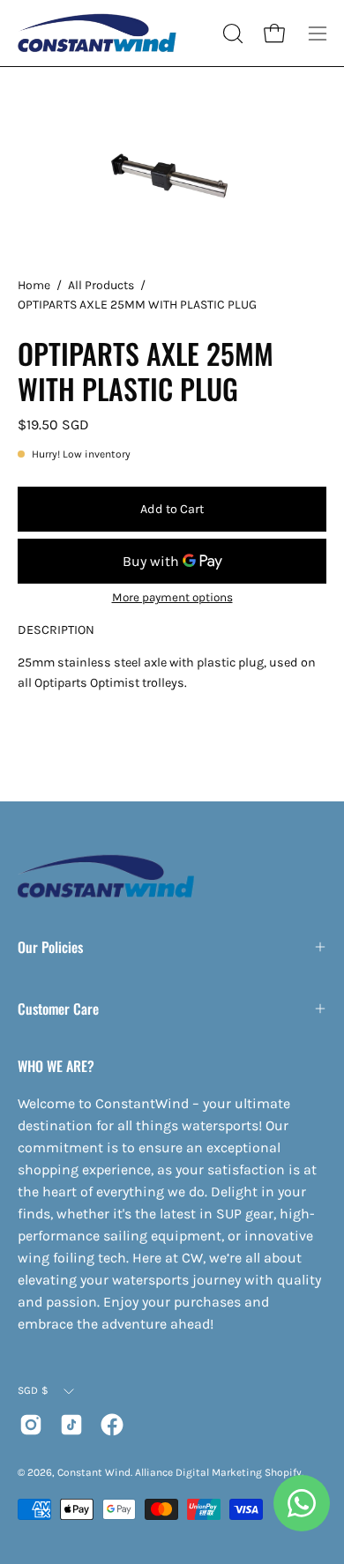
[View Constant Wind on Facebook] (112, 1424)
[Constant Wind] (97, 33)
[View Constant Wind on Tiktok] (71, 1424)
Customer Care (58, 1008)
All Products (101, 285)
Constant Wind (94, 1472)
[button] (231, 33)
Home (34, 285)
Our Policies (50, 946)
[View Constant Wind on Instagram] (31, 1424)
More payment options (172, 597)
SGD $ (33, 1390)
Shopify (283, 1472)
